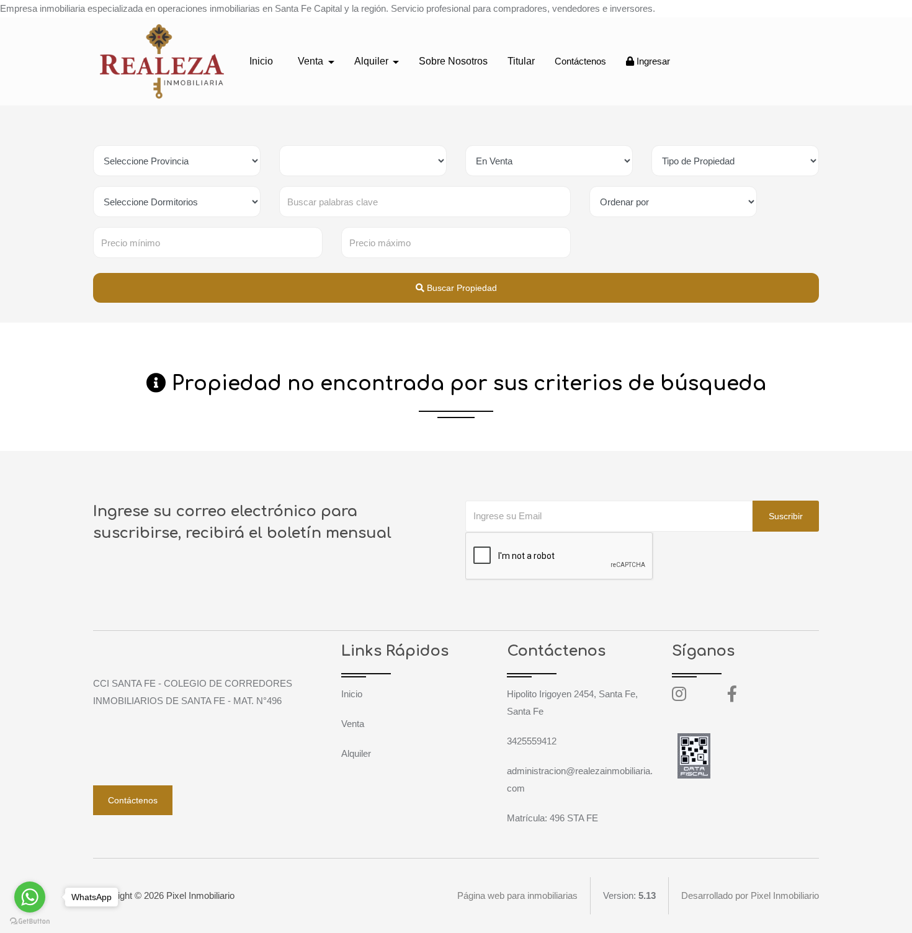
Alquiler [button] (372, 61)
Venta (352, 723)
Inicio (261, 61)
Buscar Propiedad (460, 288)
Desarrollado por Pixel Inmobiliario (750, 895)
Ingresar (652, 61)
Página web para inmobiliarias (517, 895)
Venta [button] (312, 61)
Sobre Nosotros (453, 61)
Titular (521, 61)
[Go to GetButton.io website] (30, 920)
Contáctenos (580, 61)
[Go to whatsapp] (29, 897)
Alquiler (356, 753)
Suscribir (786, 516)
